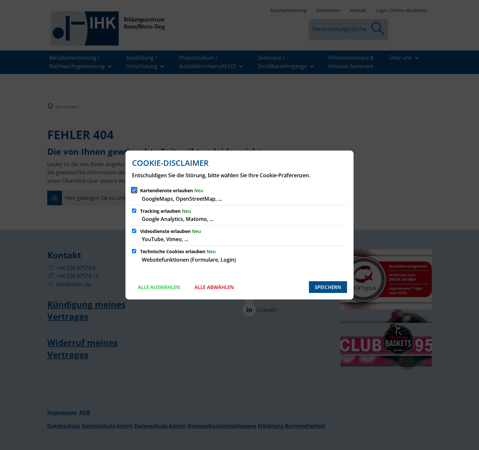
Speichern (328, 287)
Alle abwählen (214, 287)
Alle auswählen (159, 287)
